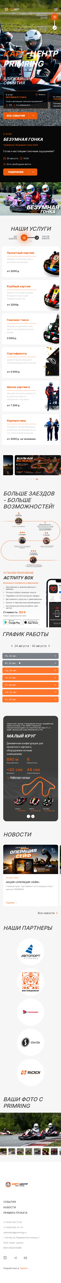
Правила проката (15, 1212)
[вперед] (49, 646)
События (9, 1202)
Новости (9, 1207)
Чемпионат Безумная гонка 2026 (20, 145)
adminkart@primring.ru (14, 1232)
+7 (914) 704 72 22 (12, 1222)
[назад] (12, 646)
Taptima (23, 1268)
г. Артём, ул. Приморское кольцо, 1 (21, 1237)
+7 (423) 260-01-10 (13, 1227)
